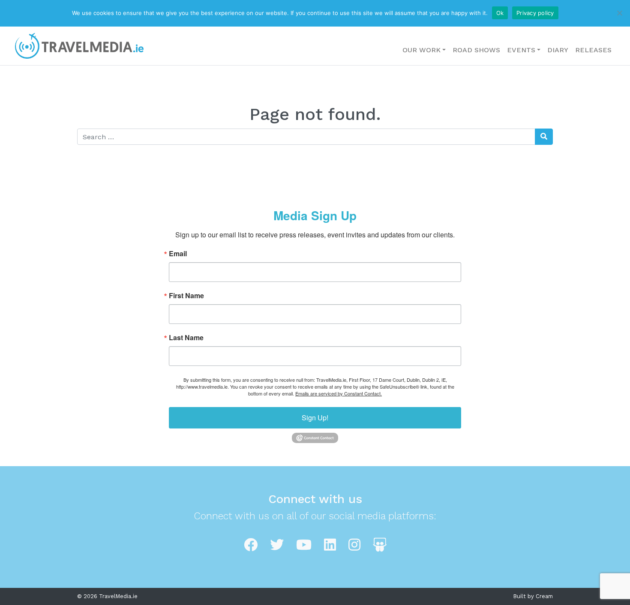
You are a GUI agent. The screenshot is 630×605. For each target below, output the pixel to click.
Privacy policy (535, 12)
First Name (186, 295)
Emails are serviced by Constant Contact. (338, 393)
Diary (557, 50)
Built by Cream (533, 596)
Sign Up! (315, 417)
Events (521, 50)
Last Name (186, 337)
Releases (593, 50)
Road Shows (476, 50)
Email (178, 253)
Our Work (421, 50)
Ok (500, 12)
